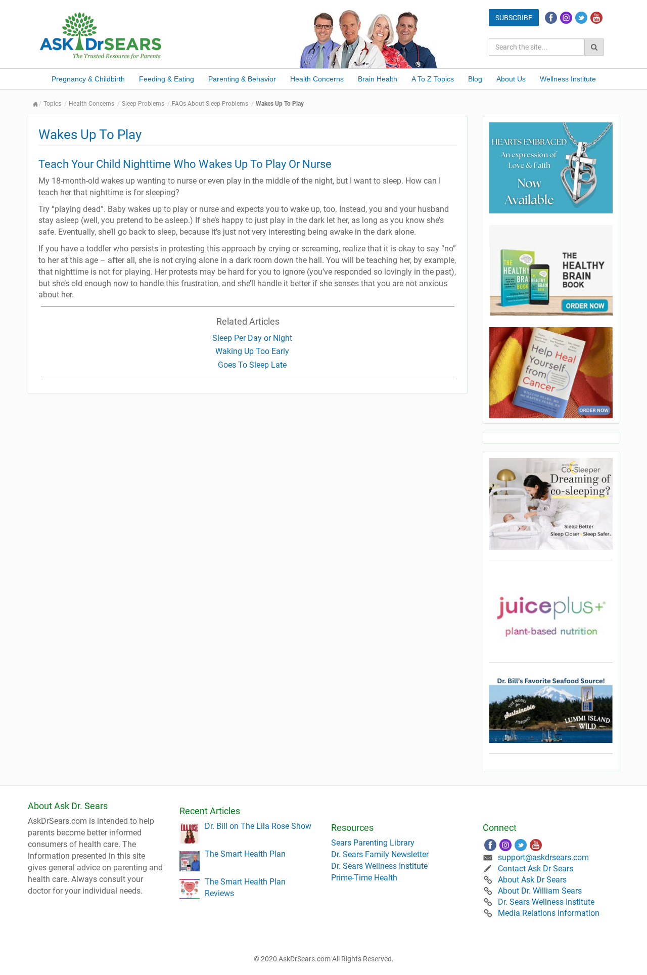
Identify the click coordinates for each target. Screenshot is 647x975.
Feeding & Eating (166, 79)
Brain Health (377, 79)
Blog (475, 79)
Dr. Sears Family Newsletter (380, 854)
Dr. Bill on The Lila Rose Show (258, 826)
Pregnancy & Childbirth (88, 79)
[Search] (594, 47)
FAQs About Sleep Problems (210, 103)
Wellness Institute (568, 79)
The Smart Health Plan (245, 854)
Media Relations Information (548, 913)
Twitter (581, 18)
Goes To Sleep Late (252, 365)
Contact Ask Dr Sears (535, 868)
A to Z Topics (432, 79)
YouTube (596, 18)
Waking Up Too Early (252, 351)
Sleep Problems (143, 103)
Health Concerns (317, 79)
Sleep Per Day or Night (252, 338)
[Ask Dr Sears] (101, 34)
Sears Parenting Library (372, 843)
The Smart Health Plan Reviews (245, 887)
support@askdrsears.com (543, 857)
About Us (511, 79)
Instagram (566, 18)
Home (35, 104)
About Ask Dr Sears (532, 879)
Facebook (551, 18)
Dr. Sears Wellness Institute (379, 866)
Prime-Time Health (364, 877)
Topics (52, 103)
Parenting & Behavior (242, 79)
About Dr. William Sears (540, 891)
